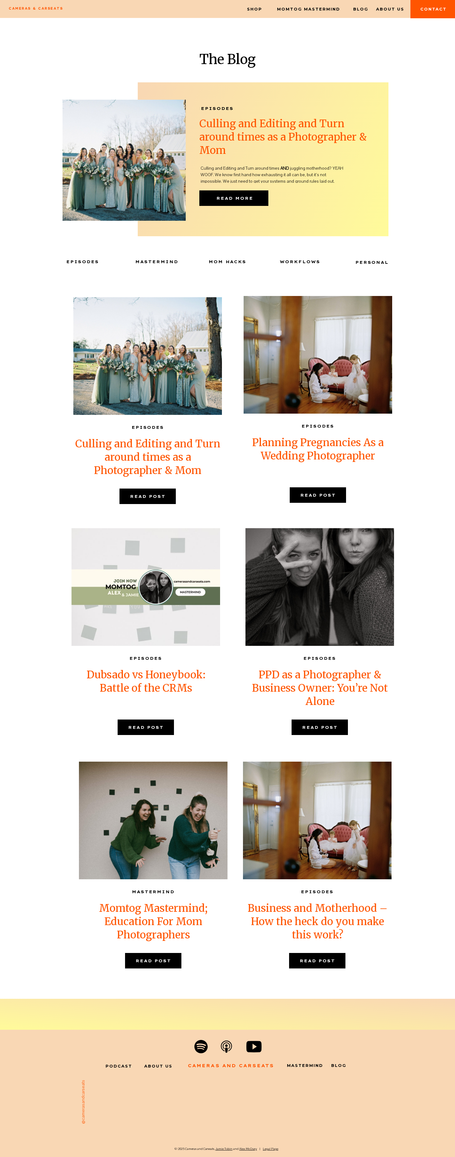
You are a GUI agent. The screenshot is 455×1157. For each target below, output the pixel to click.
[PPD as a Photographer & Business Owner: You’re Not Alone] (319, 587)
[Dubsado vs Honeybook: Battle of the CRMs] (146, 587)
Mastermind (153, 891)
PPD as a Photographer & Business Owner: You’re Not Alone (320, 688)
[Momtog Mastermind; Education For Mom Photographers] (153, 820)
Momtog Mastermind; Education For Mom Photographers (153, 921)
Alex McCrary (248, 1149)
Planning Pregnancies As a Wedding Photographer (318, 449)
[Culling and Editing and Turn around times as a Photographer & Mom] (147, 356)
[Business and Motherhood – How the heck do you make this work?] (317, 820)
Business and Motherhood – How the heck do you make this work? (318, 921)
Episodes (217, 108)
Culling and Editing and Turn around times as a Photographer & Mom (283, 137)
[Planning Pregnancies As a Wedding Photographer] (318, 355)
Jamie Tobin (223, 1149)
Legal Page (270, 1149)
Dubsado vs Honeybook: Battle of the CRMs (146, 681)
